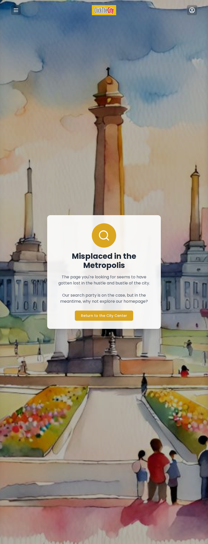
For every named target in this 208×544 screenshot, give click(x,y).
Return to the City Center (104, 315)
